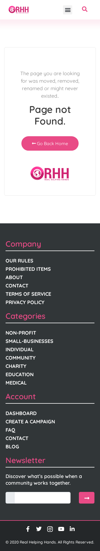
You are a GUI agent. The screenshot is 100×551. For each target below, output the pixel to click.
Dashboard (21, 413)
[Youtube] (61, 529)
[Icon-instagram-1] (50, 529)
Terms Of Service (28, 294)
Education (20, 374)
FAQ (10, 430)
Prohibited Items (28, 269)
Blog (12, 446)
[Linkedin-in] (72, 529)
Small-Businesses (29, 341)
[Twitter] (39, 529)
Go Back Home (52, 143)
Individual (20, 349)
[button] (67, 9)
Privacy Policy (25, 302)
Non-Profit (21, 333)
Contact (17, 285)
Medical (16, 383)
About (14, 277)
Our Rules (19, 260)
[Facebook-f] (28, 529)
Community (21, 358)
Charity (16, 366)
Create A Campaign (30, 421)
